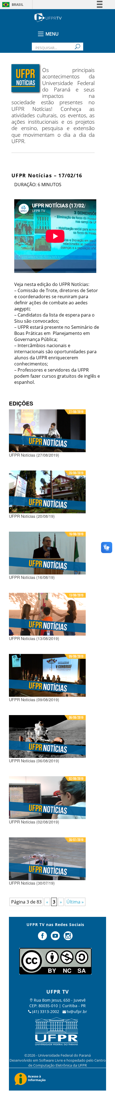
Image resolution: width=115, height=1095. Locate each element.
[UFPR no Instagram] (68, 938)
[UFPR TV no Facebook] (43, 938)
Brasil (17, 4)
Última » (75, 902)
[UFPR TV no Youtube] (55, 938)
